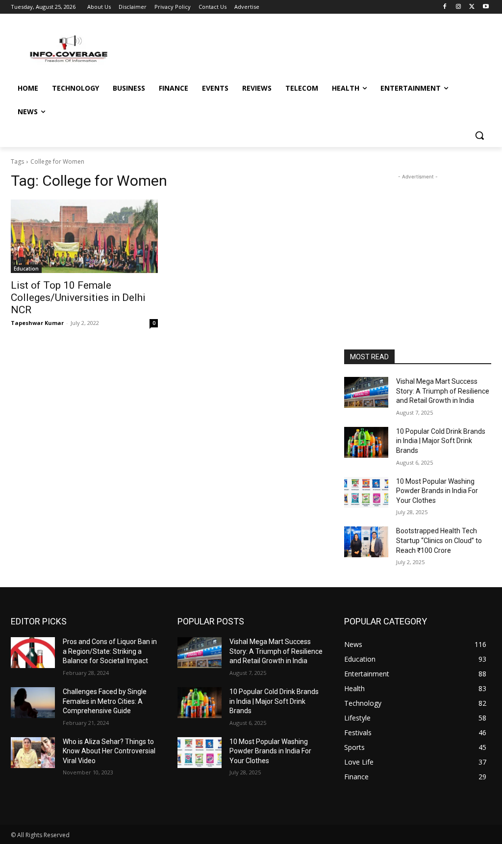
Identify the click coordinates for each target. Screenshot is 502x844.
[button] (479, 135)
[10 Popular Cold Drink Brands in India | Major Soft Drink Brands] (366, 442)
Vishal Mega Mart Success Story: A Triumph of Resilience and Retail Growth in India (442, 390)
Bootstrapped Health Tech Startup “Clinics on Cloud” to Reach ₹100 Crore (439, 540)
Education (26, 268)
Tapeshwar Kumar (37, 322)
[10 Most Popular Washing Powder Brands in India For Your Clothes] (366, 492)
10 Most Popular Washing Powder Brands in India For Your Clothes (437, 490)
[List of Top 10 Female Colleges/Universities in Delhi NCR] (84, 236)
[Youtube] (485, 7)
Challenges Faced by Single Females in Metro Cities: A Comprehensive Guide (105, 701)
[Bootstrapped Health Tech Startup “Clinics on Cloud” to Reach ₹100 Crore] (366, 541)
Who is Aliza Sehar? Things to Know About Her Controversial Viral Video (109, 751)
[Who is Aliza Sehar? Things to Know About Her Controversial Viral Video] (33, 752)
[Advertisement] (417, 243)
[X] (471, 7)
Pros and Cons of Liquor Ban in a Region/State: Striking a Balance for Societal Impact (110, 651)
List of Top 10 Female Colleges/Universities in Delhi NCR (78, 297)
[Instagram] (458, 7)
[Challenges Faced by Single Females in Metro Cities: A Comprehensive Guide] (33, 702)
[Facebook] (445, 7)
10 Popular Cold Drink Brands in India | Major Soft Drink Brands (440, 440)
